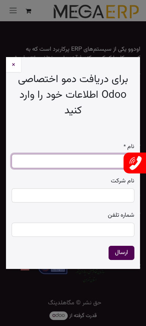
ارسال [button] (121, 252)
